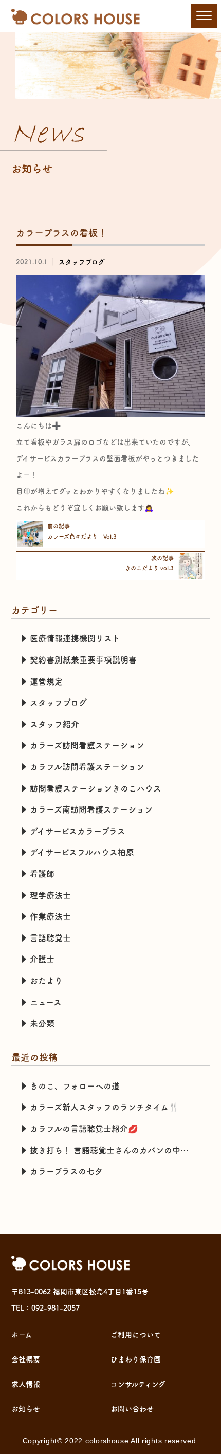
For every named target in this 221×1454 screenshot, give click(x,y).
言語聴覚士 (50, 938)
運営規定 (46, 681)
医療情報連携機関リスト (75, 638)
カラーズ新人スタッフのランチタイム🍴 (104, 1107)
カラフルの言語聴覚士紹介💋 (84, 1129)
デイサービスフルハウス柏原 (82, 852)
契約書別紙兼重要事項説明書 (83, 660)
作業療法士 (50, 916)
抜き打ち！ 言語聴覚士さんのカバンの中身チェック (115, 1150)
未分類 (42, 1023)
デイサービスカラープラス (77, 831)
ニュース (46, 1002)
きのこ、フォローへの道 (75, 1086)
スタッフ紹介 (54, 724)
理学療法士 (50, 895)
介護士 (42, 959)
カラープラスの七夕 (66, 1171)
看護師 (42, 874)
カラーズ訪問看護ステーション (87, 745)
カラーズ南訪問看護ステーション (91, 809)
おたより (46, 981)
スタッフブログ (82, 262)
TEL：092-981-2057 (45, 1308)
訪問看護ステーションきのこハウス (95, 788)
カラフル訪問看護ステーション (87, 767)
